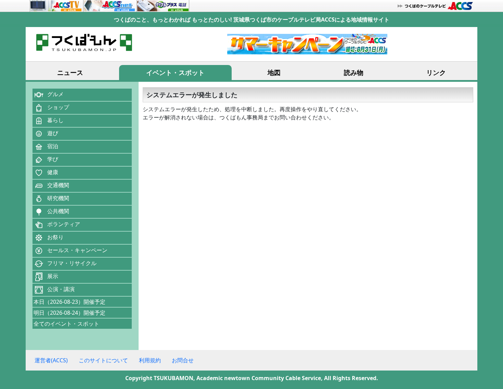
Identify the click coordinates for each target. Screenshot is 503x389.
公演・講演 (61, 289)
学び (52, 159)
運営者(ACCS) (51, 360)
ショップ (58, 107)
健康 (52, 172)
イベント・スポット (175, 72)
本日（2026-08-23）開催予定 (69, 302)
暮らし (55, 120)
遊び (52, 133)
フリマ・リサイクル (71, 263)
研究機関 (58, 198)
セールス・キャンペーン (77, 250)
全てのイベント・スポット (66, 323)
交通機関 (58, 185)
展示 (52, 276)
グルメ (55, 94)
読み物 (353, 72)
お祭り (55, 237)
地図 (274, 72)
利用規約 (150, 360)
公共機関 (58, 211)
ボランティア (63, 224)
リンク (436, 72)
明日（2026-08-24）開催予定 (69, 312)
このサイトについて (103, 360)
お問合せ (183, 360)
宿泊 (52, 146)
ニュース (70, 72)
